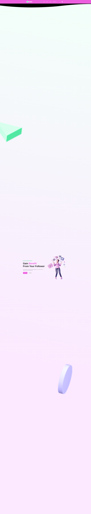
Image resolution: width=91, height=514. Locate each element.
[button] (62, 2)
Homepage (41, 1)
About (44, 1)
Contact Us (54, 1)
